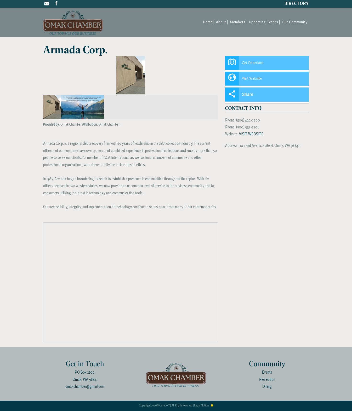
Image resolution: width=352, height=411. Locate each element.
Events (267, 372)
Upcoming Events (263, 22)
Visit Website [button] (252, 78)
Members (237, 22)
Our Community (295, 22)
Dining (267, 386)
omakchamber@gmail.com (85, 386)
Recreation (267, 379)
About (221, 22)
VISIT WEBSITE (251, 134)
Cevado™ (164, 405)
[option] (130, 75)
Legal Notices (202, 405)
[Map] (130, 282)
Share (247, 94)
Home (207, 22)
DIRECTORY (296, 3)
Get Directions (252, 63)
